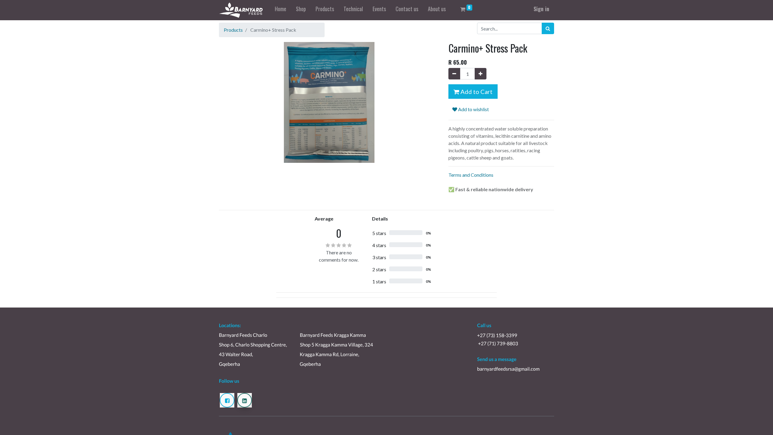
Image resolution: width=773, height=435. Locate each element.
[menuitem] (280, 10)
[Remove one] (454, 73)
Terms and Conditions (470, 175)
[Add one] (480, 73)
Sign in (541, 9)
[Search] (548, 28)
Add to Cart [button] (475, 91)
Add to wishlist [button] (473, 109)
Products (233, 30)
